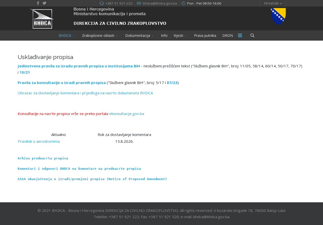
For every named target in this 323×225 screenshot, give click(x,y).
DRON (227, 35)
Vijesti (178, 35)
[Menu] (240, 35)
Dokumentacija (137, 35)
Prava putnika (205, 35)
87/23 (172, 82)
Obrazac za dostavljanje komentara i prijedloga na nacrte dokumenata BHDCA (85, 92)
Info (164, 35)
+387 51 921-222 (118, 3)
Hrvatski (271, 3)
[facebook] (38, 3)
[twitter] (44, 3)
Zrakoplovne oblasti (98, 35)
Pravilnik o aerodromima (39, 141)
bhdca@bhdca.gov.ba (160, 3)
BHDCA (65, 35)
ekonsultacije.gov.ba (126, 113)
